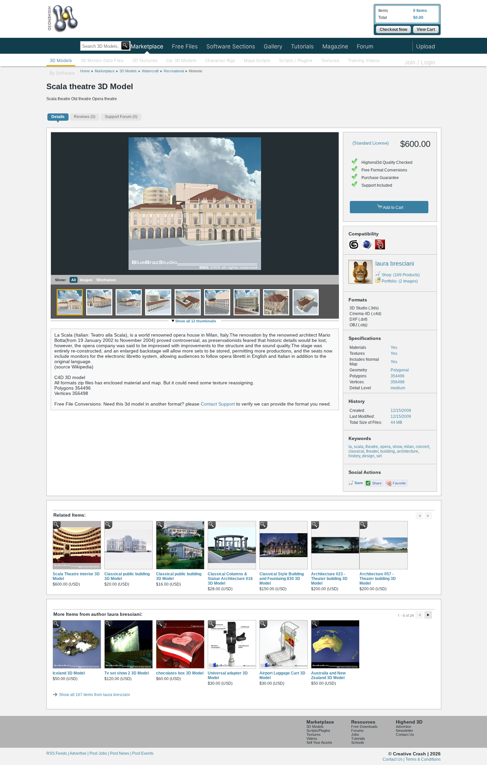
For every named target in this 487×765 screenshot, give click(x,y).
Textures (330, 60)
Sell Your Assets (319, 742)
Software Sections (230, 46)
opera (385, 446)
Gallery (273, 46)
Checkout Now (393, 29)
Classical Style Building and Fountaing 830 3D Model (281, 579)
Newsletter (404, 731)
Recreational (174, 71)
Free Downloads (364, 727)
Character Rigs (220, 60)
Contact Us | (394, 759)
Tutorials (302, 46)
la (350, 446)
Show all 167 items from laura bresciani (94, 694)
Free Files (185, 46)
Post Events (142, 753)
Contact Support (218, 404)
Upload (425, 46)
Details (58, 116)
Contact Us (405, 734)
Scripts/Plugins (318, 731)
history (354, 456)
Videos (311, 738)
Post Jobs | (99, 753)
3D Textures (144, 60)
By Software (62, 73)
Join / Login (420, 62)
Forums (357, 731)
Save (358, 483)
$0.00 (418, 17)
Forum (365, 46)
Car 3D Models (181, 60)
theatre (371, 446)
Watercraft (150, 71)
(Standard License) (370, 143)
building (387, 451)
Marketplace (147, 46)
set (379, 456)
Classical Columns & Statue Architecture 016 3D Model (230, 579)
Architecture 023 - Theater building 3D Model (329, 579)
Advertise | (79, 753)
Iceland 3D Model (69, 673)
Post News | (121, 753)
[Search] (125, 45)
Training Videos (364, 60)
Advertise (403, 727)
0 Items (420, 10)
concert (422, 446)
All (73, 280)
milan (409, 446)
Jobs (355, 734)
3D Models (61, 60)
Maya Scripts (257, 60)
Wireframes (106, 280)
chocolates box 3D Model (179, 673)
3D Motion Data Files (102, 60)
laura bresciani (394, 263)
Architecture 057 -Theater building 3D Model (377, 579)
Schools (357, 742)
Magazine (335, 46)
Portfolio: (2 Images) (400, 281)
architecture (407, 451)
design (368, 456)
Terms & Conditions (423, 759)
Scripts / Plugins (295, 60)
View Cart (426, 29)
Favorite (399, 483)
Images (86, 280)
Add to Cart (392, 207)
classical (356, 451)
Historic (195, 71)
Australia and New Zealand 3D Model (328, 675)
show (397, 446)
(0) (84, 116)
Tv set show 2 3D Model (126, 673)
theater (372, 451)
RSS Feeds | (58, 753)
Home (85, 71)
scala (358, 446)
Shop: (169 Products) (401, 275)
